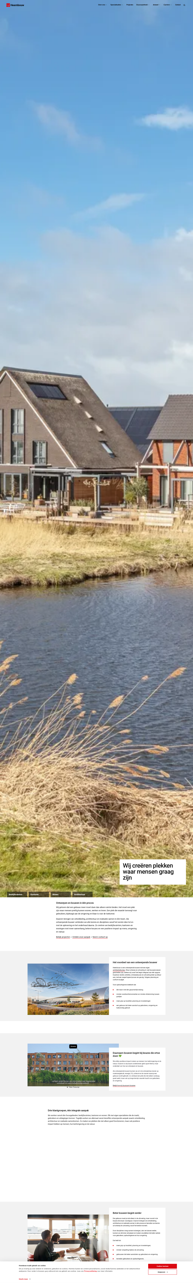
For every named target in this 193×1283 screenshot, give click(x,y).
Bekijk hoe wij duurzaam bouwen (124, 1085)
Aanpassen (161, 1272)
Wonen (55, 894)
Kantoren (35, 894)
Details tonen (23, 1279)
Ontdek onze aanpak (81, 937)
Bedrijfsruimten (15, 894)
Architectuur (79, 894)
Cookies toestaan (162, 1266)
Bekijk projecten (63, 937)
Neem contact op (100, 937)
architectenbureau (119, 970)
